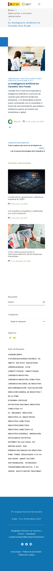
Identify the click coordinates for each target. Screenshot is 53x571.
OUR (25, 446)
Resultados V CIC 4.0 (31, 454)
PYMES (17, 454)
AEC (19, 121)
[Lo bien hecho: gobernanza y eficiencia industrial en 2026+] (26, 181)
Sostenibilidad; (16, 463)
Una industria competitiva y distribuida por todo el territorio (25, 212)
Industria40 (29, 417)
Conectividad (32, 371)
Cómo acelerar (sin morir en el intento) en (24, 145)
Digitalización (35, 388)
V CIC (36, 467)
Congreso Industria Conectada (24, 380)
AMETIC (11, 363)
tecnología (31, 463)
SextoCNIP (13, 459)
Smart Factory (27, 459)
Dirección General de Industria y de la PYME (25, 394)
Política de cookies (26, 554)
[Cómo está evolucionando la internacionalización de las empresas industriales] (26, 236)
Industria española (18, 434)
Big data (20, 363)
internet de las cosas (19, 442)
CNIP (41, 148)
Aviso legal (15, 551)
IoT (33, 442)
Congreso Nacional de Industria (24, 384)
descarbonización (17, 388)
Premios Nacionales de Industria (25, 450)
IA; (9, 413)
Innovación (35, 434)
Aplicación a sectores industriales (20, 15)
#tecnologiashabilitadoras (22, 359)
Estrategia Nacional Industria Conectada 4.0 (24, 407)
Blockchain (32, 363)
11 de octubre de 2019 (34, 121)
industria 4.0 (14, 417)
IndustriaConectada (18, 425)
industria (27, 413)
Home (11, 10)
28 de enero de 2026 (18, 204)
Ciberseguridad (16, 367)
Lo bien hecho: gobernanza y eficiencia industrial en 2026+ (25, 198)
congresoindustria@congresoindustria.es (26, 537)
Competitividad (16, 371)
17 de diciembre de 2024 (20, 261)
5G (39, 359)
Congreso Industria (18, 375)
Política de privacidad (31, 551)
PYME (10, 454)
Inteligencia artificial (19, 438)
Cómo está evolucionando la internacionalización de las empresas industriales (25, 254)
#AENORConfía (15, 355)
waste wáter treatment (29, 471)
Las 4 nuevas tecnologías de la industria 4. (28, 151)
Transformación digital (20, 467)
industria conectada (19, 421)
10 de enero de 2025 (18, 218)
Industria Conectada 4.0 (19, 81)
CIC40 (27, 367)
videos (11, 471)
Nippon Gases (15, 446)
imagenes (16, 413)
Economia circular (17, 400)
